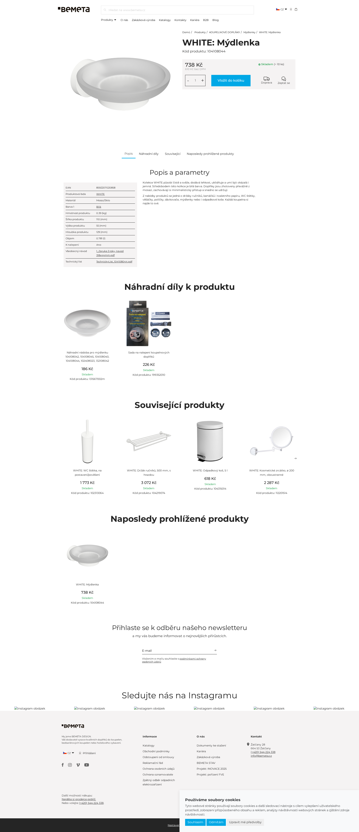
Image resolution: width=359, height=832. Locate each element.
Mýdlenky (249, 32)
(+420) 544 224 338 (263, 752)
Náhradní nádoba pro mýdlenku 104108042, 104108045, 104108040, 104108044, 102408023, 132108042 (87, 357)
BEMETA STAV (206, 763)
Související (172, 154)
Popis (129, 153)
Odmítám (216, 822)
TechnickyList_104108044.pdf (114, 261)
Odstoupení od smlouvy (158, 757)
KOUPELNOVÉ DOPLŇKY (224, 32)
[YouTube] (86, 764)
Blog (215, 20)
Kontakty (180, 20)
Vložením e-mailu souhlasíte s (174, 660)
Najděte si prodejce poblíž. (79, 799)
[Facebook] (63, 764)
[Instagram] (70, 764)
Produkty (107, 20)
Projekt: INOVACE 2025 (212, 768)
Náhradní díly (149, 154)
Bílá (98, 206)
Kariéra (194, 20)
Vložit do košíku (231, 80)
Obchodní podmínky (156, 751)
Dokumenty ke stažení (211, 745)
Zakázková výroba (143, 20)
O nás (124, 20)
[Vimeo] (78, 764)
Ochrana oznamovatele (158, 774)
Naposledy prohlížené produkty (210, 154)
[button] (298, 9)
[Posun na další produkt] (295, 458)
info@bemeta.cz (261, 755)
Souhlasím (195, 822)
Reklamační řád (153, 763)
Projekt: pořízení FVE (210, 774)
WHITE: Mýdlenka (270, 32)
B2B (206, 20)
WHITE (100, 193)
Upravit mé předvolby (245, 822)
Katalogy (165, 20)
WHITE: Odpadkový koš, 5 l (210, 470)
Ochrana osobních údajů (158, 768)
